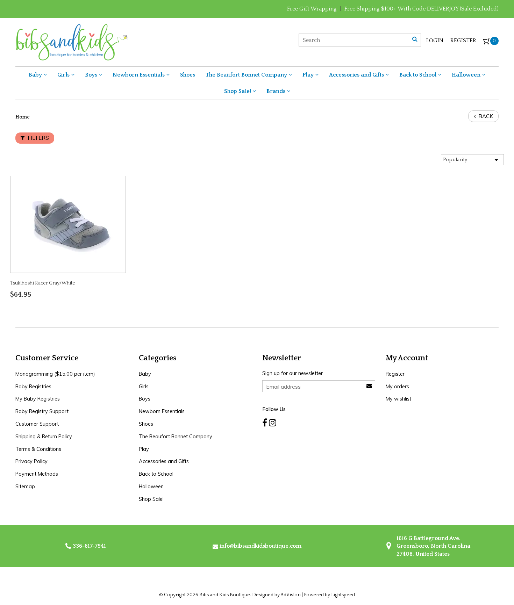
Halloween (467, 75)
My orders (397, 386)
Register (463, 40)
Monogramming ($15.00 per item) (55, 374)
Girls (64, 75)
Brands (276, 91)
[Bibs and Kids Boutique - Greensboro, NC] (71, 41)
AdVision (290, 595)
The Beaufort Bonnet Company (247, 75)
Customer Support (37, 424)
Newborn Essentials (139, 75)
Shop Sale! (238, 91)
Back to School (418, 75)
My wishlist (398, 399)
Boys (92, 75)
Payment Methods (36, 474)
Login (434, 40)
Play (308, 75)
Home (22, 117)
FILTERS (37, 138)
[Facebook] (264, 422)
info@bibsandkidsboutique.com (260, 546)
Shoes (187, 75)
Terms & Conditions (38, 449)
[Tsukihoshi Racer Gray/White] (68, 224)
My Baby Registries (37, 399)
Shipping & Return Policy (43, 436)
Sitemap (25, 486)
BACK (485, 116)
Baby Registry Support (42, 411)
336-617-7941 (88, 546)
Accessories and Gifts (357, 75)
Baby (36, 75)
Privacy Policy (31, 461)
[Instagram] (272, 422)
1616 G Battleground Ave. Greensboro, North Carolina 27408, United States (432, 546)
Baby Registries (33, 386)
